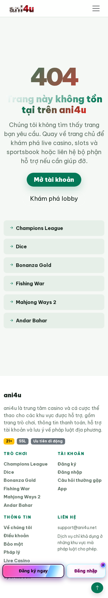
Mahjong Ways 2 (22, 497)
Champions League (26, 464)
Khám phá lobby (54, 198)
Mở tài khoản (54, 179)
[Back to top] (97, 587)
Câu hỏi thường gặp (80, 480)
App (62, 488)
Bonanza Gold (20, 480)
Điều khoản (16, 535)
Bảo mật (13, 544)
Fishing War (17, 488)
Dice (9, 472)
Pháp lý (12, 552)
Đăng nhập (70, 472)
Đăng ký (67, 464)
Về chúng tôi (18, 527)
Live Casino (17, 560)
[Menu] (96, 8)
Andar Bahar (18, 505)
